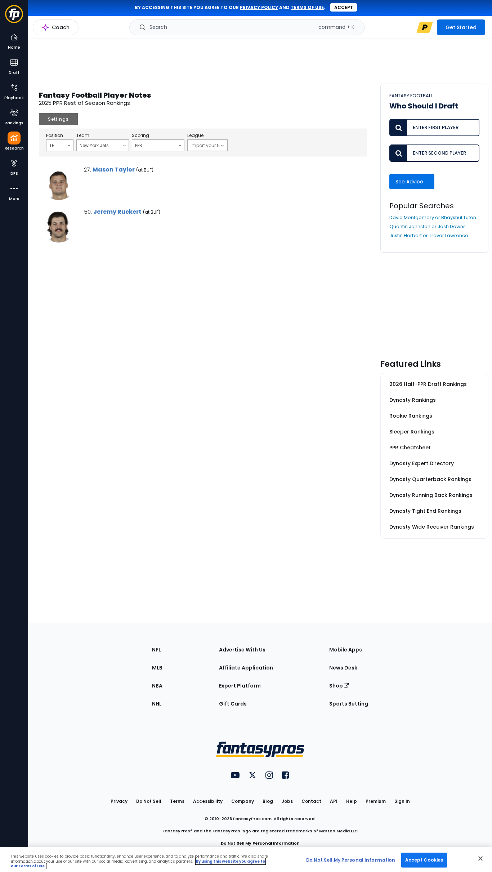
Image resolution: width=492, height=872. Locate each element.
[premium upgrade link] (425, 27)
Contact (311, 801)
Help (351, 801)
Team (82, 135)
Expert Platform (240, 685)
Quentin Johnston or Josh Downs (427, 226)
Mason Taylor (114, 169)
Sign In (402, 801)
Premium (376, 801)
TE (51, 145)
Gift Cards (233, 703)
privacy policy (259, 7)
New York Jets (94, 145)
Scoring (140, 135)
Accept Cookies (424, 860)
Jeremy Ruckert (117, 212)
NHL (157, 703)
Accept (343, 7)
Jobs (287, 801)
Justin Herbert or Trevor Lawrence (428, 235)
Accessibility (208, 801)
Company (242, 801)
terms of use (307, 7)
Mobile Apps (345, 649)
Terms (177, 801)
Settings (58, 119)
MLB (157, 667)
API (333, 801)
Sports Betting (348, 703)
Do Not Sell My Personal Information (260, 843)
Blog (268, 801)
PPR (138, 145)
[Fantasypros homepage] (14, 17)
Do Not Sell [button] (148, 801)
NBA (157, 685)
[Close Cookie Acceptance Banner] (480, 858)
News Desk (343, 667)
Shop (336, 685)
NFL (156, 649)
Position (54, 135)
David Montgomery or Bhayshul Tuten (432, 217)
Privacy (119, 801)
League (195, 135)
